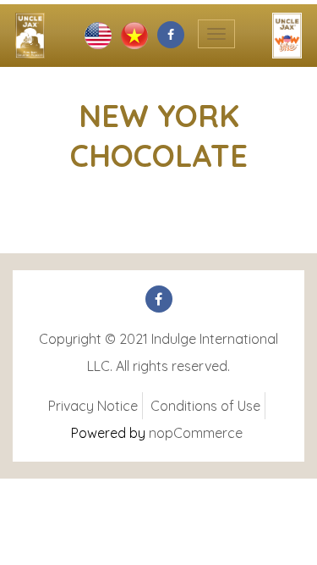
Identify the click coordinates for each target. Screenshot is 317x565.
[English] (98, 33)
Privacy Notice (93, 405)
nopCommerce (196, 432)
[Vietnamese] (134, 33)
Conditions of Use (205, 405)
